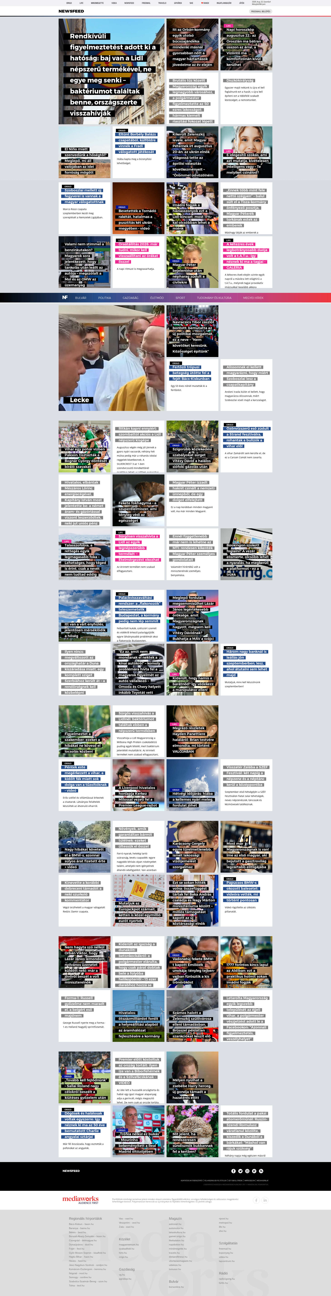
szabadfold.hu (126, 1248)
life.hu (222, 1226)
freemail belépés (260, 11)
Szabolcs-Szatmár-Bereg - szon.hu (88, 1281)
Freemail (146, 3)
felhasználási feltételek (215, 1181)
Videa (114, 3)
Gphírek (178, 3)
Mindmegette (97, 3)
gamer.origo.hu (177, 1236)
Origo (69, 3)
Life (81, 3)
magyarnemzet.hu (129, 1244)
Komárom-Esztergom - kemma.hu (87, 1269)
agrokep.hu (125, 1278)
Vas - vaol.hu (126, 1218)
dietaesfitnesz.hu (178, 1256)
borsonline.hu (176, 1286)
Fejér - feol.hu (76, 1248)
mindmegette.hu (178, 1248)
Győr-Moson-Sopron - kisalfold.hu (87, 1252)
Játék (241, 3)
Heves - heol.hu (77, 1261)
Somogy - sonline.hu (80, 1277)
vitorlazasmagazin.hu (180, 1261)
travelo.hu (174, 1252)
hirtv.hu (123, 1252)
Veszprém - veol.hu (129, 1222)
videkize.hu (175, 1265)
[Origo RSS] (261, 1171)
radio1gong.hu (227, 1278)
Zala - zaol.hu (126, 1226)
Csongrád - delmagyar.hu (83, 1240)
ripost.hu (223, 1218)
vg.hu (122, 1274)
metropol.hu (225, 1222)
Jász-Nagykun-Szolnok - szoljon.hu (88, 1265)
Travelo (162, 3)
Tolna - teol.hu (76, 1285)
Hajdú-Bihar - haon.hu (81, 1256)
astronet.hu (175, 1224)
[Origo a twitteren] (240, 1171)
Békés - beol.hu (77, 1232)
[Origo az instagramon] (247, 1171)
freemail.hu (225, 1248)
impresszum (249, 1181)
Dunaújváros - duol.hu (81, 1244)
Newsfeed (129, 3)
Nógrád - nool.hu (78, 1273)
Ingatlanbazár (224, 3)
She (191, 3)
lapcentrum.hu (227, 1261)
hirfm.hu (223, 1283)
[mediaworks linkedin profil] (265, 1200)
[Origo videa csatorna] (254, 1171)
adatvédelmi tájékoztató (191, 1181)
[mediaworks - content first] (80, 1200)
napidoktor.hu (176, 1244)
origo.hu (123, 1257)
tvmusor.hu (175, 1269)
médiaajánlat (262, 1181)
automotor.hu (176, 1228)
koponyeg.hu (226, 1252)
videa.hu (223, 1257)
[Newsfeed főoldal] (71, 1171)
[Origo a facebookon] (233, 1171)
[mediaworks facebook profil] (256, 1200)
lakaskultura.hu (177, 1232)
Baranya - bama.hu (79, 1228)
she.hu (222, 1231)
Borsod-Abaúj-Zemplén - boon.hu (87, 1236)
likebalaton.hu (176, 1240)
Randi (206, 3)
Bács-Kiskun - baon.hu (81, 1224)
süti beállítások (235, 1181)
